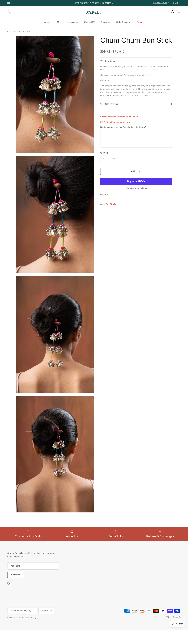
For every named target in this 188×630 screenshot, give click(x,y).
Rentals (140, 22)
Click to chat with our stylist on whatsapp (119, 116)
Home (9, 32)
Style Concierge (123, 22)
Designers (105, 22)
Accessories (72, 22)
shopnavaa (17, 618)
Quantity (104, 152)
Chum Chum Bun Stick (22, 32)
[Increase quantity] (114, 158)
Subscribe (15, 575)
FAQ (167, 617)
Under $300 (89, 22)
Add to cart (136, 171)
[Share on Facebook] (111, 204)
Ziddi (106, 194)
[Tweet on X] (107, 204)
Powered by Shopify (29, 618)
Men (59, 22)
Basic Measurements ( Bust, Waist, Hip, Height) (123, 127)
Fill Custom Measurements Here (115, 122)
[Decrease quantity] (103, 158)
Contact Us (177, 617)
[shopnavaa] (94, 12)
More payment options (136, 188)
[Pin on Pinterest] (114, 204)
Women (47, 22)
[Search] (9, 12)
